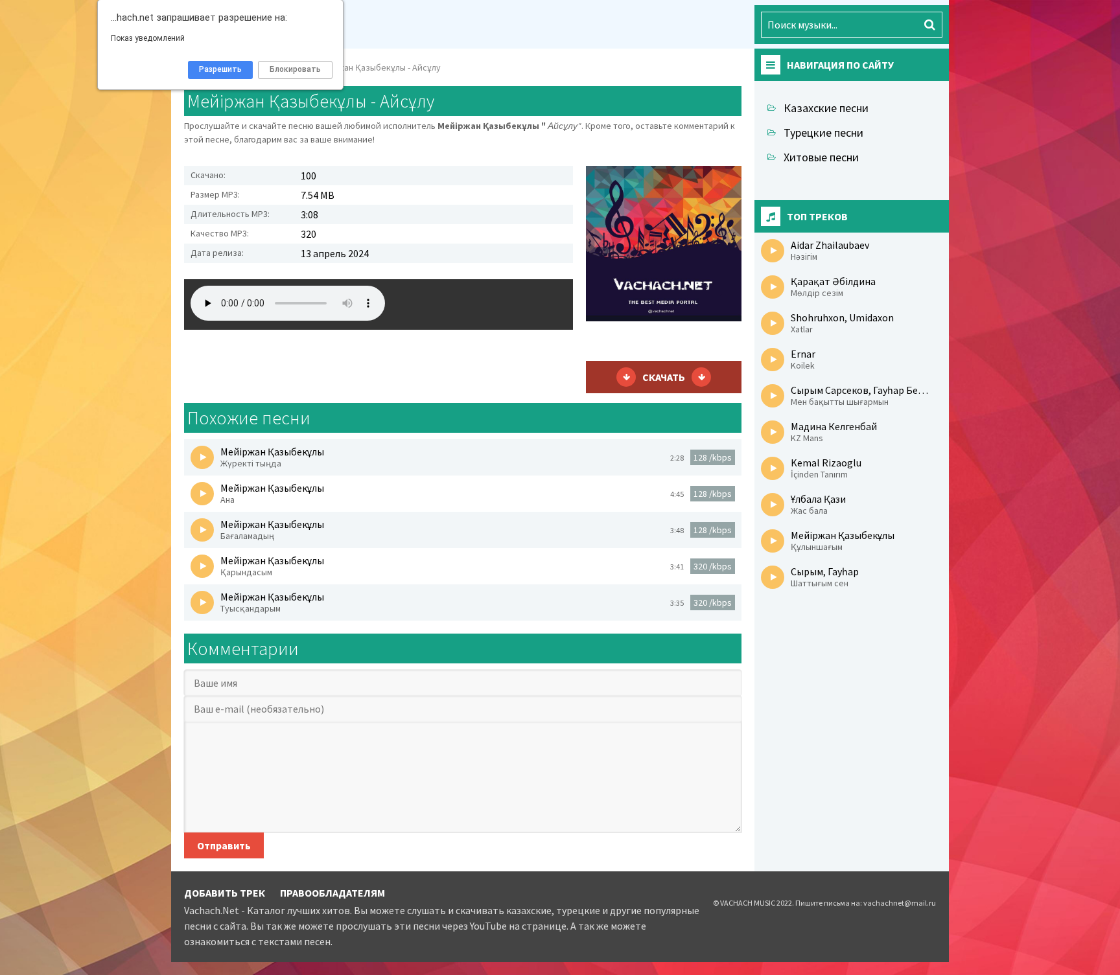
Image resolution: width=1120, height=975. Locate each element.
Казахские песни (826, 107)
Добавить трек (224, 892)
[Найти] (929, 25)
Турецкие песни (823, 132)
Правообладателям (332, 892)
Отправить (224, 845)
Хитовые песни (821, 157)
